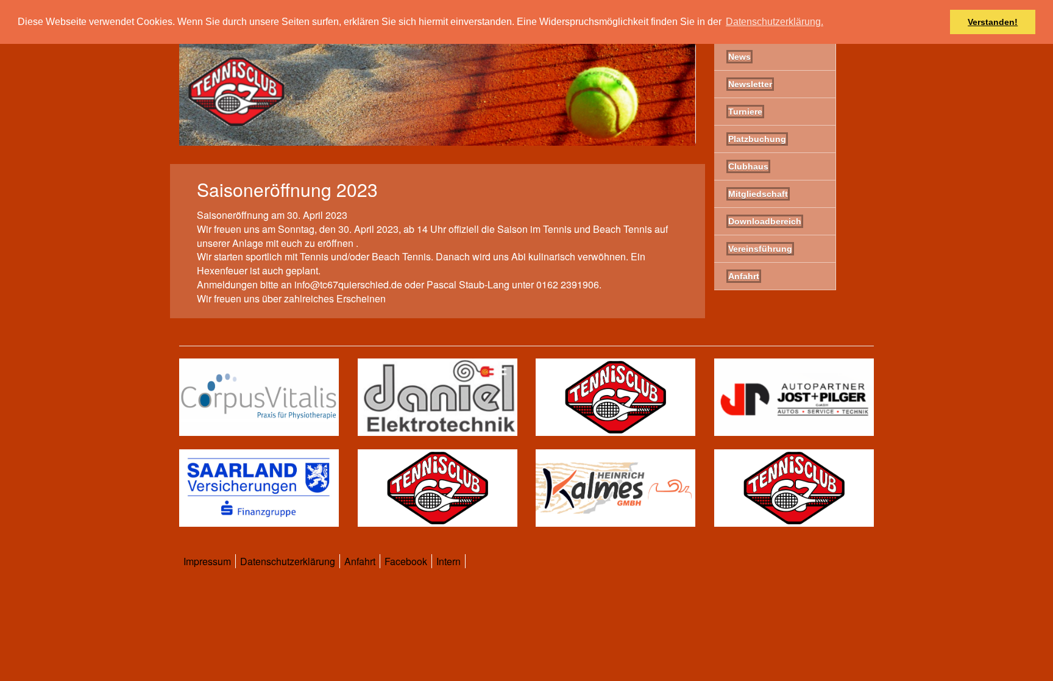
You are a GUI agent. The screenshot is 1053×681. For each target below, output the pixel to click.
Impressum (207, 561)
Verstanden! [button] (993, 22)
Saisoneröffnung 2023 (287, 189)
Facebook (406, 561)
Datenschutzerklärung (287, 561)
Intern (448, 561)
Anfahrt (359, 561)
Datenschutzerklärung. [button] (774, 21)
